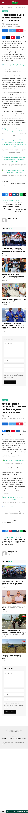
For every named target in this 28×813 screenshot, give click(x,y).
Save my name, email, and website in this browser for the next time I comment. (13, 375)
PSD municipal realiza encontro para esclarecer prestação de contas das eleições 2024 (14, 300)
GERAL (14, 736)
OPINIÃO (18, 738)
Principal (8, 736)
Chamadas (5, 11)
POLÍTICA (4, 738)
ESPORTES (11, 738)
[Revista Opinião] (15, 2)
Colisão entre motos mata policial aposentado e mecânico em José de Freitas (20, 207)
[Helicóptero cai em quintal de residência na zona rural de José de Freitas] (14, 646)
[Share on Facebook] (5, 30)
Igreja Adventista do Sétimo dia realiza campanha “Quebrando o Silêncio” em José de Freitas (13, 583)
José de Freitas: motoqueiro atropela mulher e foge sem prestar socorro (7, 206)
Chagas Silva (9, 24)
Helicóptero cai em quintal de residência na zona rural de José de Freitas (13, 657)
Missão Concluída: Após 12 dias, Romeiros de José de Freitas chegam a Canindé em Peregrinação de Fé (14, 632)
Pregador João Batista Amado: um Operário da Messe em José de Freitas (7, 542)
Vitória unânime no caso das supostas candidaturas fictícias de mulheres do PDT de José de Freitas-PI (13, 250)
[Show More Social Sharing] (24, 30)
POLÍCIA (19, 736)
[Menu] (3, 2)
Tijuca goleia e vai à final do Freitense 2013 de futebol (20, 541)
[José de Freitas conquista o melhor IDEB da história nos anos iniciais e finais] (14, 597)
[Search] (25, 2)
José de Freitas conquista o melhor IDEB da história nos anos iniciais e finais (13, 607)
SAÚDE (24, 738)
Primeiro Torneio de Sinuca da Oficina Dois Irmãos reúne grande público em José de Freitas (13, 276)
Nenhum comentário (8, 26)
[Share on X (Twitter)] (12, 30)
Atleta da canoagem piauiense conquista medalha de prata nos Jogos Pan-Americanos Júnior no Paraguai (13, 326)
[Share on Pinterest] (19, 30)
